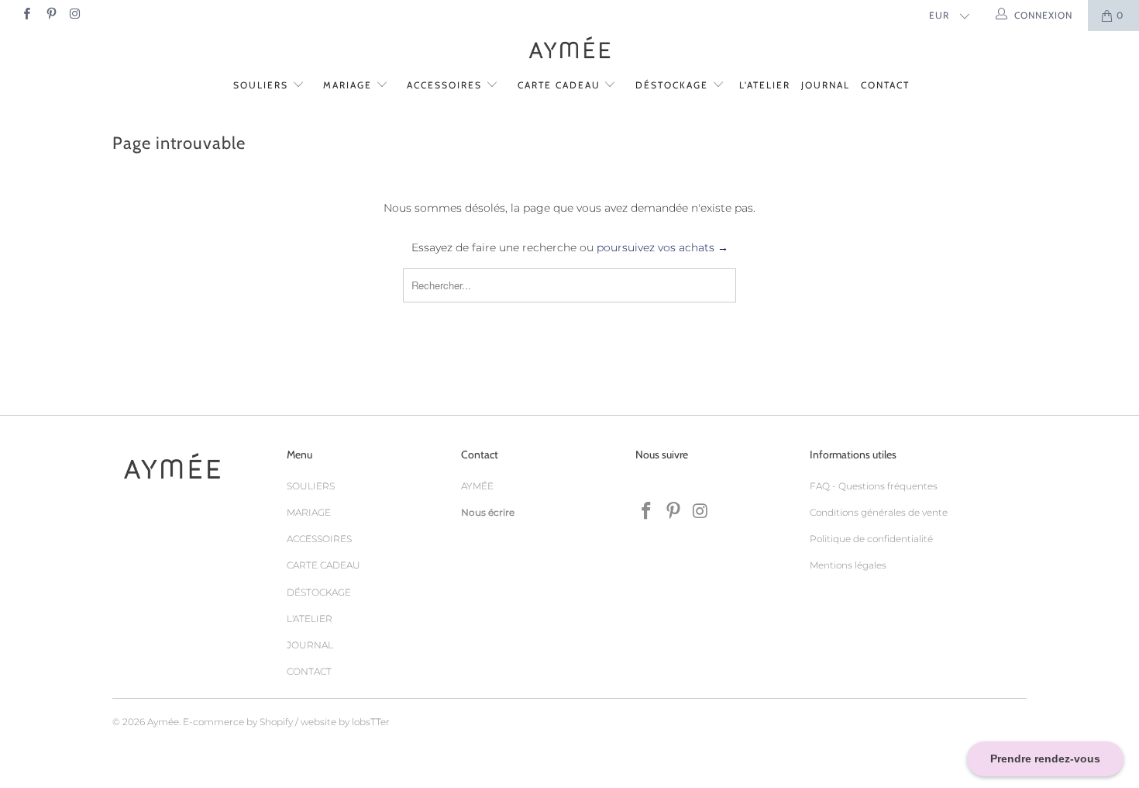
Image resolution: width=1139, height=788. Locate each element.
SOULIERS (262, 85)
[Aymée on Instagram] (74, 15)
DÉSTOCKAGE (673, 85)
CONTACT (885, 85)
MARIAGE (349, 85)
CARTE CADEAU (561, 85)
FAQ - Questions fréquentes (874, 486)
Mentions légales (848, 565)
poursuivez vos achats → (662, 247)
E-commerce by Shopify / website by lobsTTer (286, 722)
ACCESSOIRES (446, 85)
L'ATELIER (764, 85)
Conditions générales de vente (879, 512)
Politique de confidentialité (871, 538)
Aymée (163, 722)
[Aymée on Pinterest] (50, 15)
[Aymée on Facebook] (26, 15)
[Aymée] (569, 49)
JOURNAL (825, 85)
